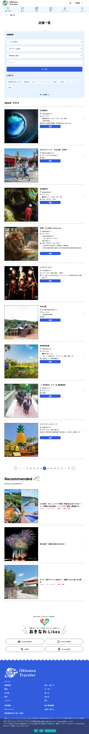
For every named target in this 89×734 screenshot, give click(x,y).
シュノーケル (71, 82)
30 (37, 468)
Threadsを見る (66, 649)
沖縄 (10, 88)
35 (55, 468)
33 (48, 468)
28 (30, 468)
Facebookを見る (66, 641)
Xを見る (26, 649)
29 (34, 468)
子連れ (55, 82)
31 (41, 468)
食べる (22, 11)
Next (73, 468)
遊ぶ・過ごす (8, 11)
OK (36, 731)
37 (62, 468)
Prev (15, 468)
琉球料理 (26, 82)
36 (58, 468)
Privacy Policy (50, 731)
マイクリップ (65, 11)
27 (27, 468)
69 (69, 468)
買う (51, 11)
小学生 (62, 82)
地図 (50, 126)
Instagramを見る (27, 641)
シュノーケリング (45, 82)
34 (51, 468)
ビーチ (34, 82)
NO (41, 731)
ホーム (6, 15)
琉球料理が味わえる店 (15, 82)
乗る (37, 11)
